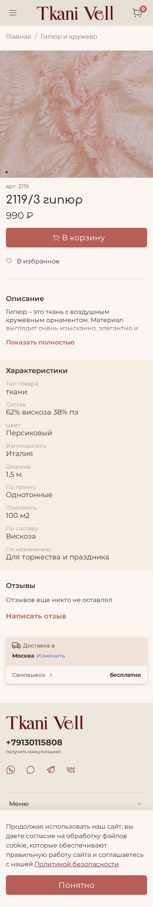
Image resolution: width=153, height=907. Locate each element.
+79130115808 (34, 742)
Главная (18, 36)
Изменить (50, 655)
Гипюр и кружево (68, 36)
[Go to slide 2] (12, 172)
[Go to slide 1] (6, 172)
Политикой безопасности (77, 864)
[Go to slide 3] (17, 172)
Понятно (76, 885)
